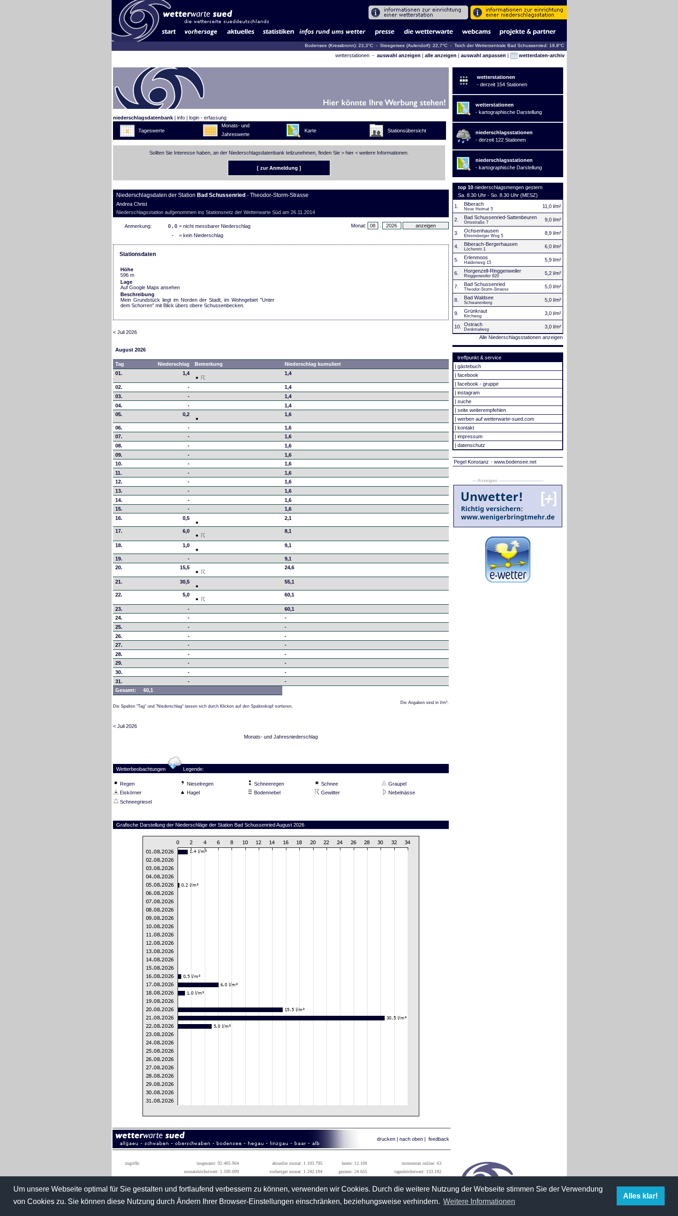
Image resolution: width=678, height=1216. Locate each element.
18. (118, 545)
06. (118, 427)
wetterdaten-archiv (541, 55)
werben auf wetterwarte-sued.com (496, 419)
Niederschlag (174, 364)
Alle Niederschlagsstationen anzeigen (521, 337)
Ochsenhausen (481, 230)
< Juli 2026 (125, 332)
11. (118, 473)
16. (118, 518)
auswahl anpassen (483, 55)
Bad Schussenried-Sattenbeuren (500, 217)
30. (118, 672)
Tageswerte (151, 130)
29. (118, 663)
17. (118, 531)
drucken (386, 1139)
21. (118, 581)
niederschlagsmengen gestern (508, 187)
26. (118, 636)
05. (118, 414)
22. (118, 594)
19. (118, 558)
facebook (468, 375)
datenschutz (471, 445)
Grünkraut (475, 311)
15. (118, 509)
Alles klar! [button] (640, 1196)
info (181, 117)
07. (118, 436)
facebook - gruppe (478, 384)
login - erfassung (207, 117)
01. (118, 373)
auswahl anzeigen (399, 55)
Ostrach (473, 324)
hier (349, 152)
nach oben (411, 1139)
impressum (470, 436)
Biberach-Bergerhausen (490, 244)
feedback (438, 1139)
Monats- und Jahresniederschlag (281, 736)
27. (118, 645)
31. (118, 681)
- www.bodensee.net (513, 462)
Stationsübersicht (406, 130)
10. (118, 463)
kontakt (466, 427)
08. (118, 445)
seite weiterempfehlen (482, 410)
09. (118, 455)
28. (118, 654)
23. (118, 609)
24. (118, 617)
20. (118, 567)
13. (118, 491)
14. (118, 500)
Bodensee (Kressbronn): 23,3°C (340, 45)
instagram (469, 392)
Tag (119, 364)
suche (464, 401)
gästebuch (469, 366)
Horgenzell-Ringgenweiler (492, 271)
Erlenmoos (476, 257)
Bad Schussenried (484, 284)
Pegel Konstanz (471, 462)
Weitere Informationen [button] (479, 1201)
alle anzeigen (441, 55)
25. (118, 627)
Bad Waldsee (479, 297)
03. (118, 396)
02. (118, 387)
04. (118, 405)
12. (118, 481)
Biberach (474, 204)
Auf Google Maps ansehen (150, 287)
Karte (310, 130)
